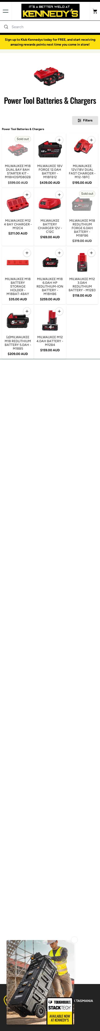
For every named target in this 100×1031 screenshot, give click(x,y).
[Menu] (5, 11)
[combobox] (55, 26)
